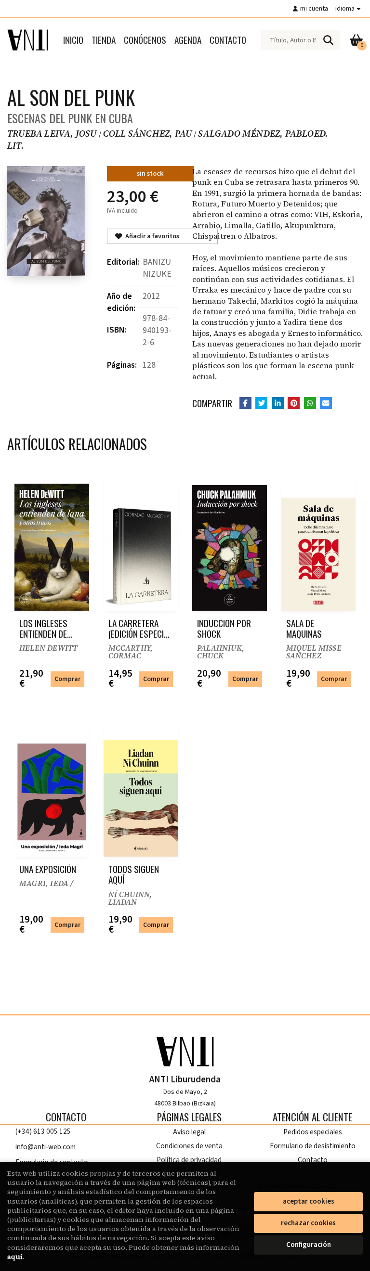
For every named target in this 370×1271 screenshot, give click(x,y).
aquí (15, 1256)
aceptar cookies (308, 1201)
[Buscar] (328, 40)
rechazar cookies (308, 1223)
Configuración (308, 1245)
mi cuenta (314, 8)
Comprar (67, 678)
